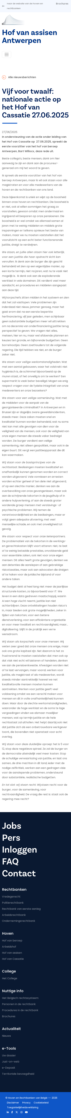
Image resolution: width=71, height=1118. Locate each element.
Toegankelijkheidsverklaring (22, 1107)
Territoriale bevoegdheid (18, 1074)
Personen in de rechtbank (19, 1004)
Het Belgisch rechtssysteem (20, 998)
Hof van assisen (12, 953)
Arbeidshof (9, 947)
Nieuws (6, 1036)
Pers (11, 838)
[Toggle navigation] (6, 54)
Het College (9, 978)
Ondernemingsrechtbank (18, 921)
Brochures (62, 3)
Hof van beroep (12, 940)
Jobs (11, 826)
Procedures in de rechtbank (20, 1010)
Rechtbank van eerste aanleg (21, 909)
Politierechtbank (13, 903)
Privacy (26, 1102)
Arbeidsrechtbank (14, 915)
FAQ (10, 861)
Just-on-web (10, 1061)
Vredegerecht (11, 896)
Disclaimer (13, 1102)
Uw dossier (9, 1055)
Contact (19, 873)
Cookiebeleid (41, 1102)
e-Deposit (8, 1068)
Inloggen (19, 850)
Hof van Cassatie (13, 959)
